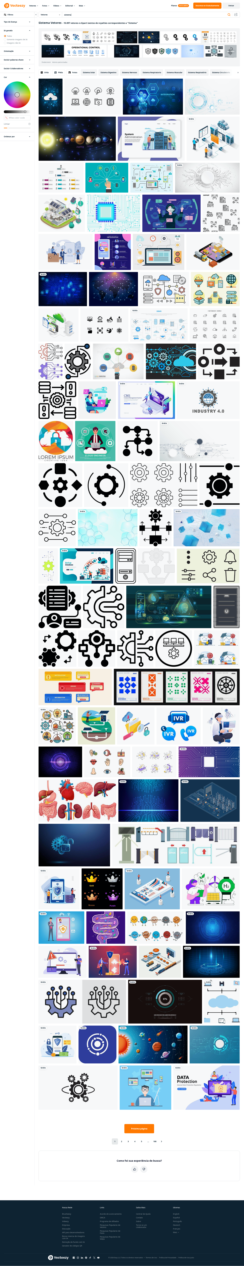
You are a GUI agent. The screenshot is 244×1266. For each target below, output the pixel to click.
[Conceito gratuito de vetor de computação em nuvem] (118, 361)
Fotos (44, 5)
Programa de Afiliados (109, 1221)
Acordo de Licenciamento (111, 1214)
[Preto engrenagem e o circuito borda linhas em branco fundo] (135, 648)
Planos (174, 5)
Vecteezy (66, 1217)
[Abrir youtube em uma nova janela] (98, 1258)
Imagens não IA (13, 43)
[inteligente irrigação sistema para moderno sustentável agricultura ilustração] (96, 726)
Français (176, 1229)
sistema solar (89, 72)
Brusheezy (66, 1214)
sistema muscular (174, 72)
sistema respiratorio (152, 72)
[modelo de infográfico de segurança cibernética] (113, 252)
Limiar (7, 124)
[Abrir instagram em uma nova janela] (78, 1258)
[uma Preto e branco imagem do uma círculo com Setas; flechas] (219, 361)
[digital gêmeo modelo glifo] (57, 648)
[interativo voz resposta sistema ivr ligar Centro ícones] (179, 726)
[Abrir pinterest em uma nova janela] (86, 1258)
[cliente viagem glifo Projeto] (60, 607)
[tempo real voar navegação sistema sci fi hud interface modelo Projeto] (165, 1002)
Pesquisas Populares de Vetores (110, 1226)
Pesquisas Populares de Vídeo (110, 1238)
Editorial (69, 5)
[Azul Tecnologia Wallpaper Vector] (113, 213)
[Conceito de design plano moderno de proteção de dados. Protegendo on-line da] (206, 1087)
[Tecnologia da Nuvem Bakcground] (171, 361)
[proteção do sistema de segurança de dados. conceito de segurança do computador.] (213, 927)
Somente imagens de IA (17, 39)
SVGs (46, 72)
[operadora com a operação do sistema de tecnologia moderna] (171, 213)
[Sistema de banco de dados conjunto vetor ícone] (104, 325)
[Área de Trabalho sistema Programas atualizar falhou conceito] (63, 962)
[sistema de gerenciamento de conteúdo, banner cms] (146, 400)
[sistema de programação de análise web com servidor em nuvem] (213, 139)
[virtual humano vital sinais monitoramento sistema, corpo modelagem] (168, 607)
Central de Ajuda (143, 1214)
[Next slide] (236, 72)
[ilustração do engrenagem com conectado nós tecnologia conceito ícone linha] (103, 607)
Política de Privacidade (167, 1257)
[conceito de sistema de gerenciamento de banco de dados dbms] (159, 325)
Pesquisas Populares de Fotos (110, 1232)
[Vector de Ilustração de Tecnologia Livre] (151, 178)
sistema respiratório (197, 72)
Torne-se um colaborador (141, 1226)
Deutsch (176, 1225)
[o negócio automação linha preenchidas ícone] (78, 361)
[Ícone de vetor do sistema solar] (97, 1044)
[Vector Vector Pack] (215, 289)
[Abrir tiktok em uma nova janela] (90, 1258)
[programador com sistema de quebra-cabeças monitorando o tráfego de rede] (113, 962)
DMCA (102, 1217)
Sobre (138, 1221)
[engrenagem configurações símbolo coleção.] (163, 485)
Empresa (66, 1225)
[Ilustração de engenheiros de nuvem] (95, 441)
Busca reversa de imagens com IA (73, 1237)
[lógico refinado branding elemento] (173, 648)
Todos (9, 36)
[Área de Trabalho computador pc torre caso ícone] (125, 566)
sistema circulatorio (221, 72)
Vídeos (56, 5)
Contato (139, 1217)
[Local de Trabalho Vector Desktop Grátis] (158, 252)
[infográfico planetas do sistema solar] (153, 1044)
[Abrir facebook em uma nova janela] (74, 1258)
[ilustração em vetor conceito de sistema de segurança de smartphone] (57, 1044)
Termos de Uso (151, 1257)
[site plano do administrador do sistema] (151, 139)
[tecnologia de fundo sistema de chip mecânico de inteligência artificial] (209, 762)
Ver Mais (230, 51)
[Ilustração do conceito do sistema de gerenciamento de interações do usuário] (106, 178)
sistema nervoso (129, 72)
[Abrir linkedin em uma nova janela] (82, 1258)
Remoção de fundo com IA (73, 1242)
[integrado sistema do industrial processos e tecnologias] (57, 726)
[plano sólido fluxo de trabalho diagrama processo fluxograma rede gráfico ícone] (137, 441)
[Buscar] (229, 14)
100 (154, 1141)
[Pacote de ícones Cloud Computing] (93, 97)
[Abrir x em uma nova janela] (94, 1258)
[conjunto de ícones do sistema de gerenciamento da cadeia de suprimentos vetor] (221, 213)
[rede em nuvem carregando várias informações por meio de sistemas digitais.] (51, 97)
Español (176, 1217)
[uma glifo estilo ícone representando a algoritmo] (96, 648)
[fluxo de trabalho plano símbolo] (156, 566)
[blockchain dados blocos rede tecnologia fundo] (207, 527)
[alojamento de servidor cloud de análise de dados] (59, 325)
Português (177, 1221)
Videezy (65, 1221)
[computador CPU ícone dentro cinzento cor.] (226, 607)
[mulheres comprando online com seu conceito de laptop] (97, 400)
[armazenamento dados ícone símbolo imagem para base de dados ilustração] (57, 400)
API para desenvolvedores (73, 1232)
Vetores (32, 5)
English (176, 1214)
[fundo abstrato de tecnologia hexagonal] (107, 527)
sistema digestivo (108, 72)
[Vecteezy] (14, 5)
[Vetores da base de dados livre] (215, 325)
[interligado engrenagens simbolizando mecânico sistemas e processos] (78, 1087)
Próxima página (139, 1128)
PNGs (60, 72)
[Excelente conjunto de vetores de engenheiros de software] (145, 1087)
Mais (81, 5)
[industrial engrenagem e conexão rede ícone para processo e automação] (57, 527)
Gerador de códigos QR (72, 1246)
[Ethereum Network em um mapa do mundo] (113, 289)
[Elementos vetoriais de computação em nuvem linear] (164, 289)
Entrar (231, 5)
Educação (66, 1229)
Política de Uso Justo (186, 1257)
